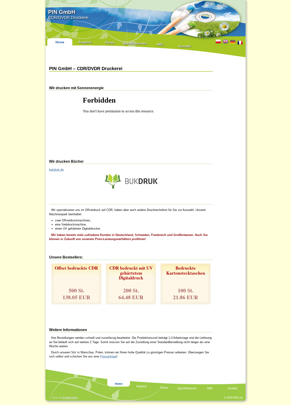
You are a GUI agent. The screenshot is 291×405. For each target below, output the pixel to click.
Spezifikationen (135, 43)
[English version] (225, 41)
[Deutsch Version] (232, 42)
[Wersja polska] (218, 41)
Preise (110, 42)
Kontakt (185, 46)
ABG (159, 44)
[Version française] (240, 42)
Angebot (85, 42)
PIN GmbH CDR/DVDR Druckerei (68, 14)
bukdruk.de (56, 169)
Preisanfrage (108, 356)
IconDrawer (70, 397)
